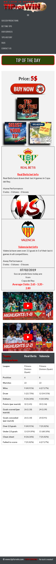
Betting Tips (6, 26)
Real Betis (28, 167)
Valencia (28, 240)
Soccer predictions (9, 20)
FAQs (3, 42)
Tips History (6, 37)
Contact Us (6, 48)
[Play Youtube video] (28, 306)
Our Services (6, 31)
